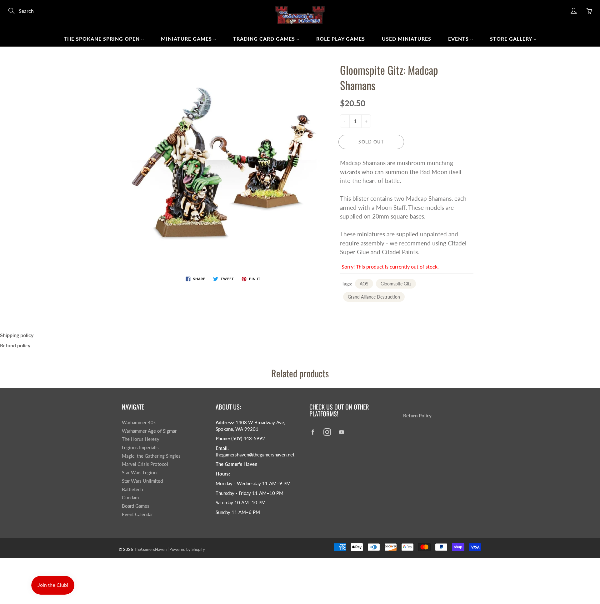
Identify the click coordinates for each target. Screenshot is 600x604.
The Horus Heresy (140, 439)
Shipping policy (16, 335)
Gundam (130, 497)
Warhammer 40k (139, 422)
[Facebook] (312, 431)
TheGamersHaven (150, 549)
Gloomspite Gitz (396, 283)
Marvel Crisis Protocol (145, 464)
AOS (364, 283)
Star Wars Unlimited (142, 481)
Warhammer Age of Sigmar (149, 431)
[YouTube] (341, 431)
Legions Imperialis (140, 447)
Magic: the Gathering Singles (151, 456)
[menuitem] (103, 38)
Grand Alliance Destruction (374, 296)
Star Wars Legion (139, 472)
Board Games (135, 506)
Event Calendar (137, 514)
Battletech (132, 489)
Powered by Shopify (187, 549)
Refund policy (15, 345)
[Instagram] (327, 431)
